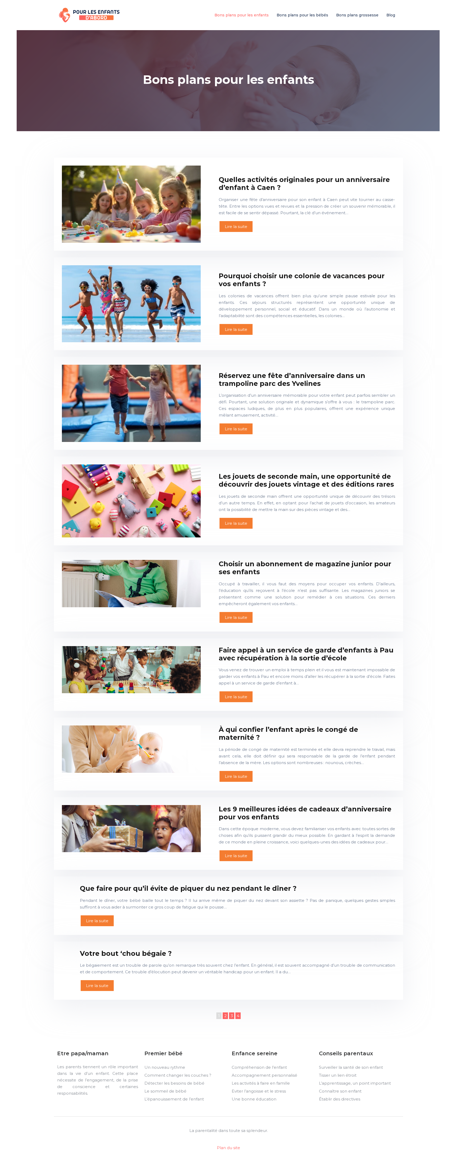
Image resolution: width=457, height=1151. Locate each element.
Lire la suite (236, 226)
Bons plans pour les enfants (241, 15)
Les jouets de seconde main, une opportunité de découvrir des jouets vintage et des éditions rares (306, 480)
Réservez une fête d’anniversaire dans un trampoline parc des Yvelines (292, 379)
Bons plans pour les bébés (302, 15)
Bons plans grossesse (357, 15)
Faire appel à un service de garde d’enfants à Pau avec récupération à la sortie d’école (306, 654)
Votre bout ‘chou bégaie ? (126, 953)
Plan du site (228, 1147)
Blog (390, 15)
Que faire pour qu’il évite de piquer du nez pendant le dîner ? (188, 888)
